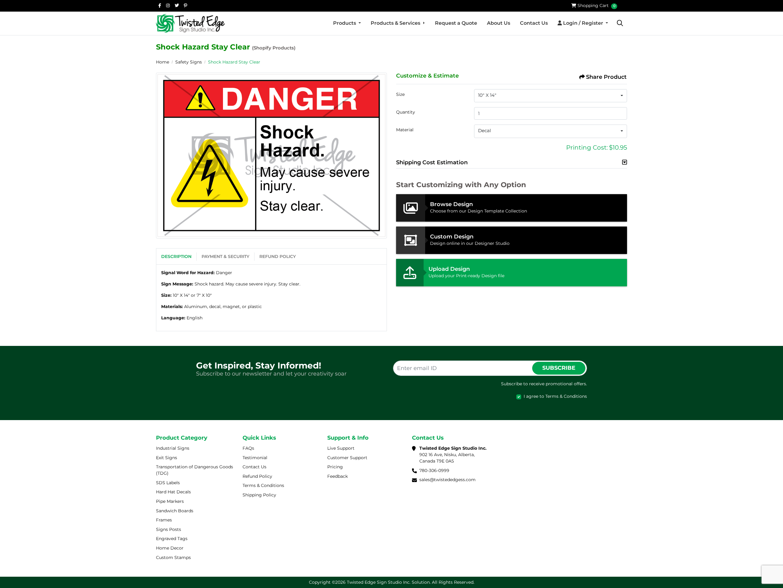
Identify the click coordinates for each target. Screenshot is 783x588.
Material (405, 129)
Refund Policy (277, 256)
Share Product (606, 77)
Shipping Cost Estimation (432, 162)
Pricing (335, 467)
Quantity (405, 112)
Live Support (340, 448)
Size (400, 94)
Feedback (337, 476)
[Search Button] (620, 23)
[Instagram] (168, 5)
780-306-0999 (434, 470)
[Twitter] (176, 5)
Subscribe (558, 368)
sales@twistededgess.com (447, 479)
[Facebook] (160, 5)
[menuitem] (347, 23)
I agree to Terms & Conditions (555, 396)
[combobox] (550, 96)
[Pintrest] (185, 5)
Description (176, 256)
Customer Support (347, 457)
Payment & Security (225, 256)
